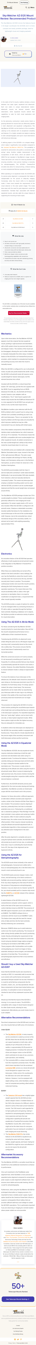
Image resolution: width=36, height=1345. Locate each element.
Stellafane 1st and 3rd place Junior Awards (14, 1241)
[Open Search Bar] (26, 7)
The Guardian (13, 1237)
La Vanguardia (27, 1235)
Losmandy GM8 (10, 1068)
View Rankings (24, 2)
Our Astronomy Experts (18, 1328)
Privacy (10, 1343)
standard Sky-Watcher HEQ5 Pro (13, 147)
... (18, 1261)
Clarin (7, 1237)
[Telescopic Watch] (8, 7)
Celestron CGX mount (15, 1095)
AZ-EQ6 (16, 893)
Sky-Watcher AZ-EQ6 (14, 1034)
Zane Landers (15, 38)
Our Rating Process (18, 1331)
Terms (14, 1343)
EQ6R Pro (9, 893)
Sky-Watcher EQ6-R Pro (17, 223)
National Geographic (16, 1235)
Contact (18, 1325)
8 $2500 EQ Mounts (22, 211)
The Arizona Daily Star (24, 1237)
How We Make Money (18, 1334)
